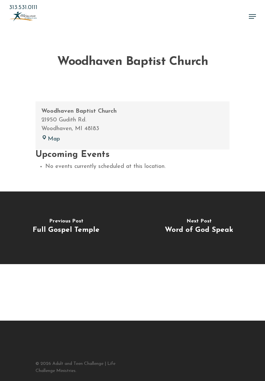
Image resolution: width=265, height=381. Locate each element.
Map (54, 139)
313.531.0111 (23, 8)
